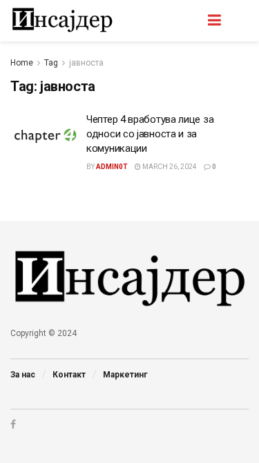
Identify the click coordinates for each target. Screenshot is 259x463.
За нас (22, 375)
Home (21, 63)
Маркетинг (125, 375)
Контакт (69, 375)
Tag (51, 63)
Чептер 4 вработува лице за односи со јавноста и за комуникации (149, 134)
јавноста (86, 63)
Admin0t (112, 166)
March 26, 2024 (169, 166)
